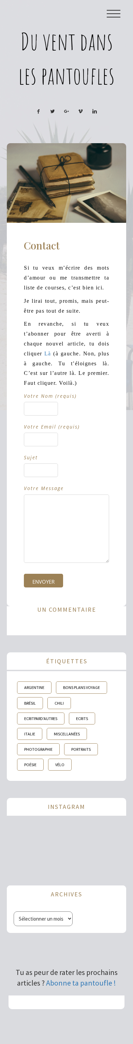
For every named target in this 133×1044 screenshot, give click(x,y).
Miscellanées (67, 733)
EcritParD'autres (40, 718)
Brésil (30, 703)
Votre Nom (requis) (50, 396)
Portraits (81, 749)
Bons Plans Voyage (81, 687)
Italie (29, 733)
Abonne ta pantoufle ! (81, 983)
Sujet (31, 457)
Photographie (38, 749)
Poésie (30, 764)
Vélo (59, 764)
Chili (59, 703)
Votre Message (44, 488)
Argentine (34, 687)
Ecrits (82, 718)
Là (47, 353)
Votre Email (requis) (52, 426)
